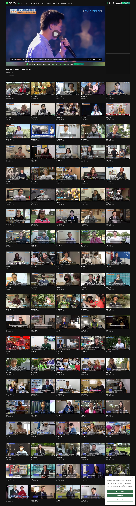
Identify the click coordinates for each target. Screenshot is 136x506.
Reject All (120, 495)
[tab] (11, 76)
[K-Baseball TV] (104, 3)
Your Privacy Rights (120, 500)
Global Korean (13, 69)
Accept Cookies (120, 491)
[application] (55, 34)
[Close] (133, 478)
